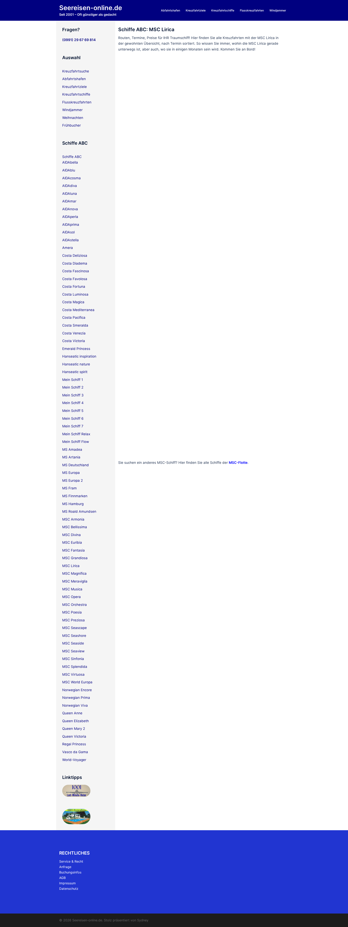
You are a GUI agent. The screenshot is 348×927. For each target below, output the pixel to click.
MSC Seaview (73, 651)
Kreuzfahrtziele (196, 10)
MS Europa (71, 473)
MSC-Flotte (238, 463)
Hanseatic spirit (74, 372)
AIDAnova (70, 209)
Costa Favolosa (74, 279)
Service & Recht (71, 861)
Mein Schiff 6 (73, 419)
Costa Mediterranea (78, 310)
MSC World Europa (77, 682)
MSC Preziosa (73, 620)
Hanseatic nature (76, 364)
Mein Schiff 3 (73, 395)
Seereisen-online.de (90, 8)
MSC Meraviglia (74, 581)
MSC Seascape (74, 628)
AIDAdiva (69, 186)
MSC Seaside (73, 643)
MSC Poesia (72, 612)
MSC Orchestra (74, 605)
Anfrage (65, 867)
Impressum (67, 883)
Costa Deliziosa (74, 256)
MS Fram (69, 488)
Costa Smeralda (75, 325)
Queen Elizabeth (75, 721)
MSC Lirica (71, 566)
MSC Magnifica (74, 573)
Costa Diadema (74, 263)
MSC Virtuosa (73, 674)
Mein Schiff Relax (76, 434)
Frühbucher (71, 125)
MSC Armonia (73, 519)
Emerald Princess (76, 349)
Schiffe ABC (72, 157)
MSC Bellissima (74, 527)
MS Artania (71, 457)
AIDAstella (70, 240)
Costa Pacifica (73, 318)
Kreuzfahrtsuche (75, 71)
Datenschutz (68, 889)
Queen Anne (72, 713)
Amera (67, 248)
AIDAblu (68, 170)
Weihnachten (72, 118)
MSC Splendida (74, 667)
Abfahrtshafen (170, 10)
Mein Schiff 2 (72, 387)
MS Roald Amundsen (79, 511)
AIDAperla (70, 217)
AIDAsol (68, 232)
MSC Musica (72, 589)
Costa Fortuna (73, 287)
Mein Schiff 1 (72, 380)
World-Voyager (74, 760)
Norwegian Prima (76, 698)
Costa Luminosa (75, 294)
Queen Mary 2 (73, 729)
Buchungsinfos (70, 872)
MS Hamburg (73, 504)
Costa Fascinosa (75, 271)
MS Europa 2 (72, 480)
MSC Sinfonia (73, 659)
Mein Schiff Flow (75, 442)
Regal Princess (74, 744)
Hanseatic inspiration (79, 356)
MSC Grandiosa (75, 558)
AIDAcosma (71, 178)
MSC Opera (71, 597)
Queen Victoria (74, 736)
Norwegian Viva (75, 705)
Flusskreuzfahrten (252, 10)
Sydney (142, 920)
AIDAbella (70, 162)
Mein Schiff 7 (72, 426)
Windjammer (277, 10)
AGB (62, 878)
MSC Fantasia (73, 550)
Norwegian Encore (77, 690)
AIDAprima (70, 225)
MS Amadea (72, 450)
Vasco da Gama (75, 752)
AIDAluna (69, 194)
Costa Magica (73, 302)
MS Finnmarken (74, 496)
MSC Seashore (74, 636)
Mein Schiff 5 (72, 411)
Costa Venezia (74, 333)
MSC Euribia (72, 542)
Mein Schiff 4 (73, 403)
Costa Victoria (73, 341)
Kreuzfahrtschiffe (222, 10)
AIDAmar (69, 201)
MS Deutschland (75, 465)
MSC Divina (71, 535)
